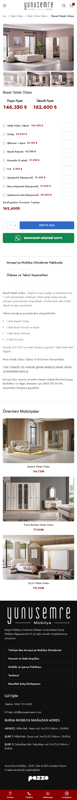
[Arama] (64, 5)
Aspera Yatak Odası (38, 466)
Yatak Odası (17, 16)
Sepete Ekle (47, 225)
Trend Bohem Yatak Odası (38, 524)
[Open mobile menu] (4, 5)
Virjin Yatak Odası (38, 583)
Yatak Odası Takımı (37, 16)
